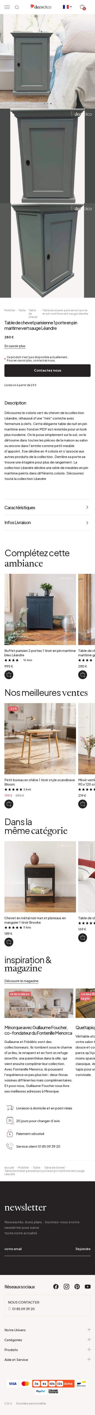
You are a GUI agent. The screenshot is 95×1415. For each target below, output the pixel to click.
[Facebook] (56, 1288)
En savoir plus (14, 346)
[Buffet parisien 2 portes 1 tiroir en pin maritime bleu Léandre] (8, 674)
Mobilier (9, 310)
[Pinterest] (77, 1288)
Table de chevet (33, 314)
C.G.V (8, 1403)
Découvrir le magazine (21, 981)
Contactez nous (47, 370)
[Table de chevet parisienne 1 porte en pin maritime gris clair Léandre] (82, 674)
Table (21, 310)
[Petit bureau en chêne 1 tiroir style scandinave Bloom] (8, 804)
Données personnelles (31, 1403)
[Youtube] (88, 1288)
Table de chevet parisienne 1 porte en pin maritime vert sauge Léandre (65, 312)
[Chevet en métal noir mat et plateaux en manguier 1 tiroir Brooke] (8, 942)
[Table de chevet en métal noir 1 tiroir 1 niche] (82, 937)
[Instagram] (67, 1288)
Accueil (9, 1167)
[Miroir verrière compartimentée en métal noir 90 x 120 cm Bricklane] (82, 804)
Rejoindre (83, 1249)
